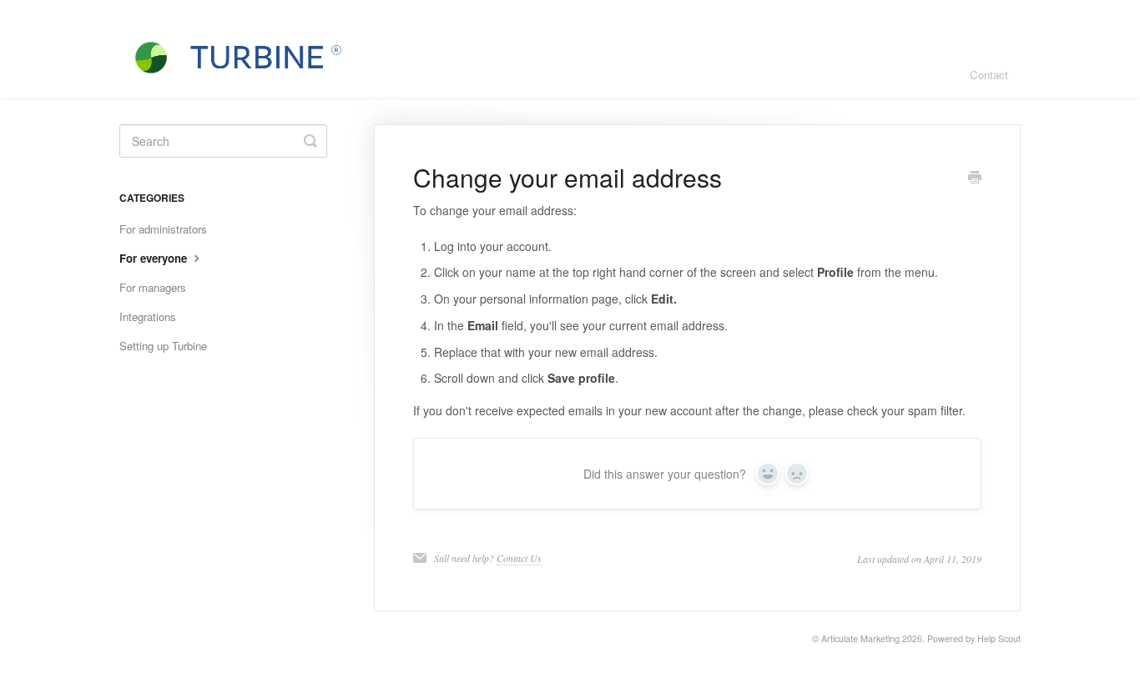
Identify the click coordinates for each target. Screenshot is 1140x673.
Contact (989, 75)
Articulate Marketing (860, 638)
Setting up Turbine (163, 346)
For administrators (163, 229)
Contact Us (519, 558)
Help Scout (999, 638)
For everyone (154, 258)
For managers (152, 287)
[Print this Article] (974, 178)
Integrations (147, 316)
